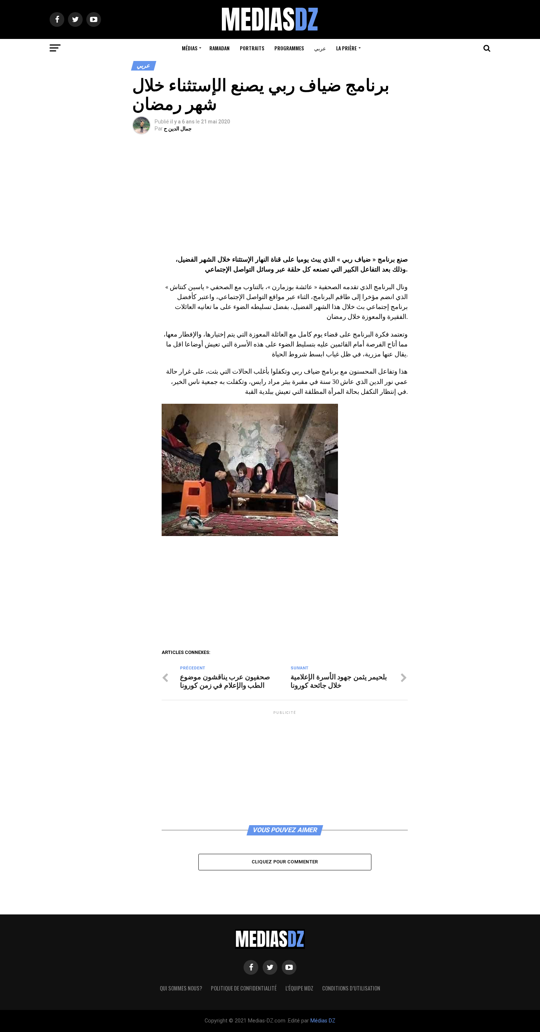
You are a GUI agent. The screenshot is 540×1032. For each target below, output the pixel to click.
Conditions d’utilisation (351, 988)
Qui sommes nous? (181, 988)
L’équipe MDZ (299, 988)
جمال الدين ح (178, 129)
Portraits (252, 48)
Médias (189, 48)
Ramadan (219, 48)
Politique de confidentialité (244, 988)
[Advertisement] (285, 199)
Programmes (289, 48)
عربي (320, 48)
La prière (346, 48)
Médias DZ (322, 1021)
